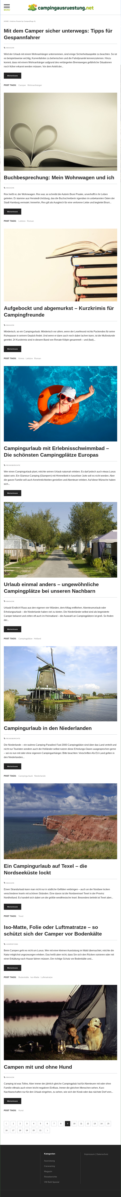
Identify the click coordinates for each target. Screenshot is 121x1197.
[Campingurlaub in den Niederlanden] (60, 683)
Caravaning (49, 1166)
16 (6, 1130)
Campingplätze (25, 638)
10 (74, 1124)
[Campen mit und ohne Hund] (60, 1022)
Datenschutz (102, 1154)
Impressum (89, 1154)
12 (88, 1124)
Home (6, 21)
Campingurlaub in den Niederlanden (48, 728)
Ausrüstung (12, 944)
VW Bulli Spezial (51, 1182)
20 (34, 1130)
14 (101, 1124)
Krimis (21, 358)
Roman (30, 221)
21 (40, 1130)
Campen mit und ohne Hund (38, 1067)
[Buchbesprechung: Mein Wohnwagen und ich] (60, 132)
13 (95, 1124)
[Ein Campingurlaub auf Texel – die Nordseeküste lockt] (60, 821)
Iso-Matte (34, 977)
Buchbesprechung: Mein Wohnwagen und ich (59, 177)
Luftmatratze (47, 977)
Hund (20, 1110)
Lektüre (22, 221)
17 (13, 1130)
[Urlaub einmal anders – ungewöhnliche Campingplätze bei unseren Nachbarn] (60, 539)
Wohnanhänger (34, 85)
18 (20, 1130)
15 (108, 1124)
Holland (37, 638)
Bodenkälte (23, 977)
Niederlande (40, 776)
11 (81, 1124)
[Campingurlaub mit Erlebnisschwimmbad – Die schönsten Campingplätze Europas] (60, 403)
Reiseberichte (13, 465)
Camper (22, 85)
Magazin (10, 48)
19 (27, 1130)
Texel (20, 916)
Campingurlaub (25, 776)
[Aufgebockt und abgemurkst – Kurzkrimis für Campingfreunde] (60, 265)
